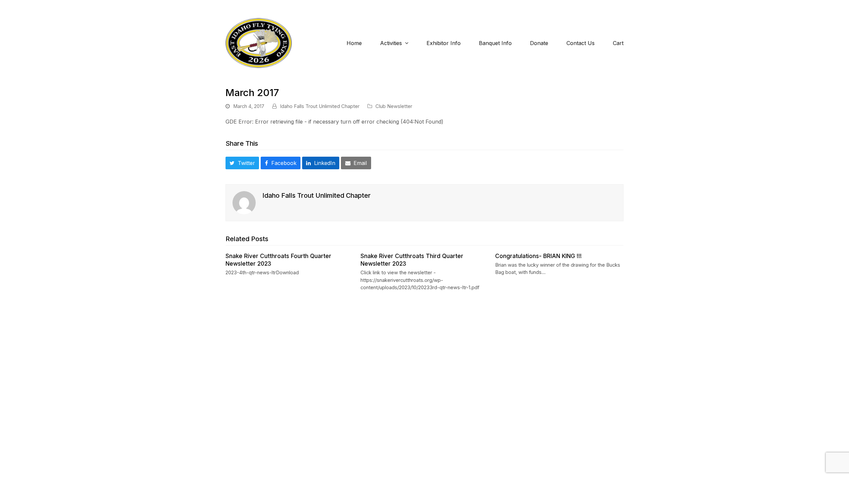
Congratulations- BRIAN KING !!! (538, 255)
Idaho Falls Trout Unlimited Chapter (319, 106)
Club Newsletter (393, 106)
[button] (242, 163)
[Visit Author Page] (244, 202)
